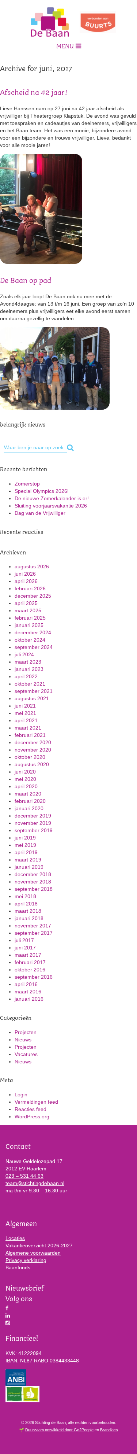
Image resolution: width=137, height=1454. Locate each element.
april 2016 (26, 984)
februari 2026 (30, 588)
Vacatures (26, 1054)
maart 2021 (28, 728)
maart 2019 (28, 860)
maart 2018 (28, 911)
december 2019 (33, 816)
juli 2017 (24, 940)
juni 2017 (25, 948)
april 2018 (26, 904)
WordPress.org (32, 1116)
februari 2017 (30, 962)
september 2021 (34, 691)
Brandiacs (109, 1430)
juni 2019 (25, 838)
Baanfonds (17, 1267)
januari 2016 (29, 999)
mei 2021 (25, 713)
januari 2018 (29, 918)
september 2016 (34, 977)
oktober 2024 (30, 640)
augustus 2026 (32, 566)
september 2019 (34, 830)
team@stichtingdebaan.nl (34, 1183)
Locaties (15, 1238)
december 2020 (33, 742)
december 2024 (33, 632)
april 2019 (26, 852)
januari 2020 (29, 808)
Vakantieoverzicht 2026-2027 (39, 1245)
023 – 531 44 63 (24, 1176)
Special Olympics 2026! (42, 491)
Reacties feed (30, 1109)
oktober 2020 (30, 757)
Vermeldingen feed (36, 1102)
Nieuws (23, 1039)
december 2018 (33, 874)
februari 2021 (30, 735)
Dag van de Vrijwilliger (40, 513)
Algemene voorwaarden (33, 1253)
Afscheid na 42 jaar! (34, 93)
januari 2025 (29, 625)
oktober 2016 (30, 970)
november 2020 (33, 750)
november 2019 (33, 823)
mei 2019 (25, 845)
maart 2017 (28, 955)
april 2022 (26, 676)
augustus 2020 (32, 764)
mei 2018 (25, 896)
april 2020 (26, 786)
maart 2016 (28, 991)
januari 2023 (29, 669)
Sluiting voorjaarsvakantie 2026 (51, 506)
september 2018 (34, 889)
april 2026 (26, 581)
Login (21, 1094)
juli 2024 (24, 654)
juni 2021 (25, 706)
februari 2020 (30, 801)
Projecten (26, 1032)
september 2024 (34, 647)
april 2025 (26, 603)
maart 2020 (28, 794)
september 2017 (34, 933)
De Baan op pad (25, 281)
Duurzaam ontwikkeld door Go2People (59, 1430)
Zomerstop (27, 484)
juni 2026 (25, 574)
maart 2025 (28, 610)
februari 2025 (30, 618)
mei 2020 (25, 779)
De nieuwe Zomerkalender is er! (52, 498)
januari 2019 (29, 867)
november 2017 (33, 926)
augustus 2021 (32, 698)
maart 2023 (28, 662)
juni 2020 (25, 772)
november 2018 (33, 882)
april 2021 (26, 720)
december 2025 (33, 596)
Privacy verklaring (25, 1260)
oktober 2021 (30, 684)
